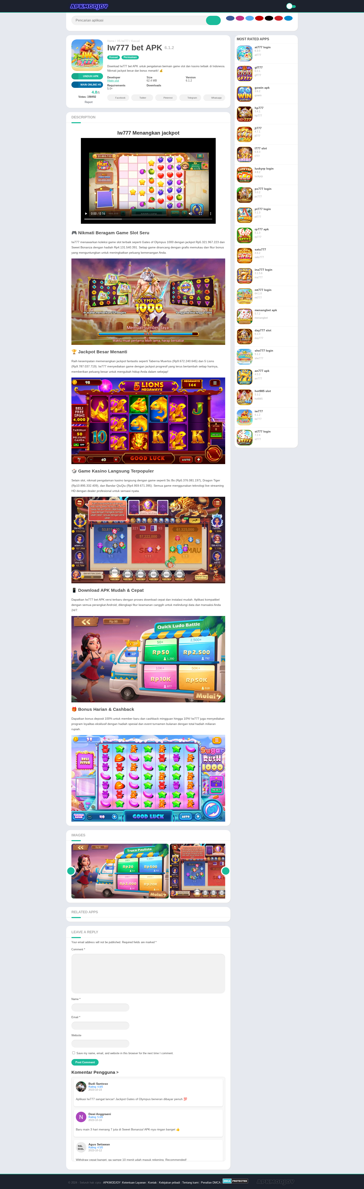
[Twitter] (249, 18)
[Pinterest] (278, 18)
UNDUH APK (91, 76)
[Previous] (71, 871)
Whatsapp (216, 97)
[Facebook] (230, 18)
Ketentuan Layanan (134, 1182)
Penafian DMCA (210, 1182)
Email (75, 1017)
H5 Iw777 (122, 41)
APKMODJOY (112, 1182)
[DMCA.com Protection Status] (235, 1182)
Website (76, 1035)
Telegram (192, 97)
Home (110, 41)
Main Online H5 (90, 84)
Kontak (152, 1182)
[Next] (225, 871)
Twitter (142, 97)
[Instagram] (240, 18)
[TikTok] (269, 18)
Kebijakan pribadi (169, 1182)
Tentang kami (190, 1182)
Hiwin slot (113, 80)
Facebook (120, 97)
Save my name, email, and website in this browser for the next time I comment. (125, 1053)
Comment (78, 949)
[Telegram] (288, 18)
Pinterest (168, 97)
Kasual (135, 41)
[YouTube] (259, 18)
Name (75, 999)
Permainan (130, 57)
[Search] (213, 20)
